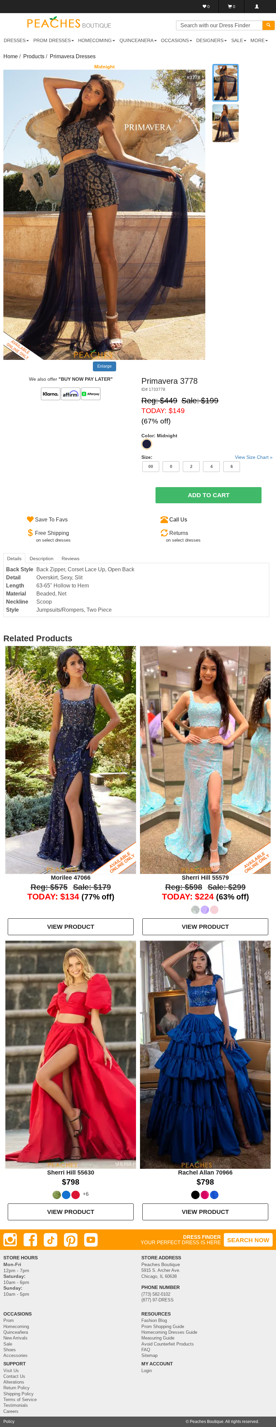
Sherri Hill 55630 (70, 1172)
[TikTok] (50, 1240)
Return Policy (16, 1388)
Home (10, 56)
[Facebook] (30, 1240)
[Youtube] (91, 1240)
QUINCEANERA (136, 40)
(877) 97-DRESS (157, 1300)
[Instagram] (10, 1240)
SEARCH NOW (248, 1240)
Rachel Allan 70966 (205, 1172)
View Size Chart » (254, 457)
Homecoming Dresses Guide (169, 1332)
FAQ (145, 1350)
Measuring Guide (157, 1338)
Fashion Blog (154, 1320)
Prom (8, 1320)
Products (33, 56)
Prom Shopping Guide (162, 1326)
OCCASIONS (175, 40)
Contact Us (14, 1376)
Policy (8, 1421)
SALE (237, 40)
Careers (11, 1411)
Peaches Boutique (206, 1421)
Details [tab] (14, 558)
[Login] (256, 6)
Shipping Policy (18, 1394)
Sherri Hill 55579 (205, 877)
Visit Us (11, 1370)
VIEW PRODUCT (70, 926)
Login (146, 1370)
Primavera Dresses (73, 56)
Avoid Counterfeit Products (167, 1344)
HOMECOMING (95, 40)
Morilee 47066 (71, 877)
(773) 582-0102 (155, 1294)
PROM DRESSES (52, 40)
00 (150, 466)
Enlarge (104, 366)
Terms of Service (20, 1399)
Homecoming (16, 1326)
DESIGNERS (209, 40)
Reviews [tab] (70, 558)
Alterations (13, 1382)
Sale (7, 1344)
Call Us (178, 519)
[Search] (268, 25)
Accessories (15, 1355)
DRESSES (15, 40)
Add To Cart (209, 495)
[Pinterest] (70, 1240)
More (257, 40)
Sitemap (149, 1355)
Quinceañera (15, 1332)
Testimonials (15, 1405)
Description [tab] (42, 558)
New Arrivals (15, 1338)
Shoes (9, 1350)
